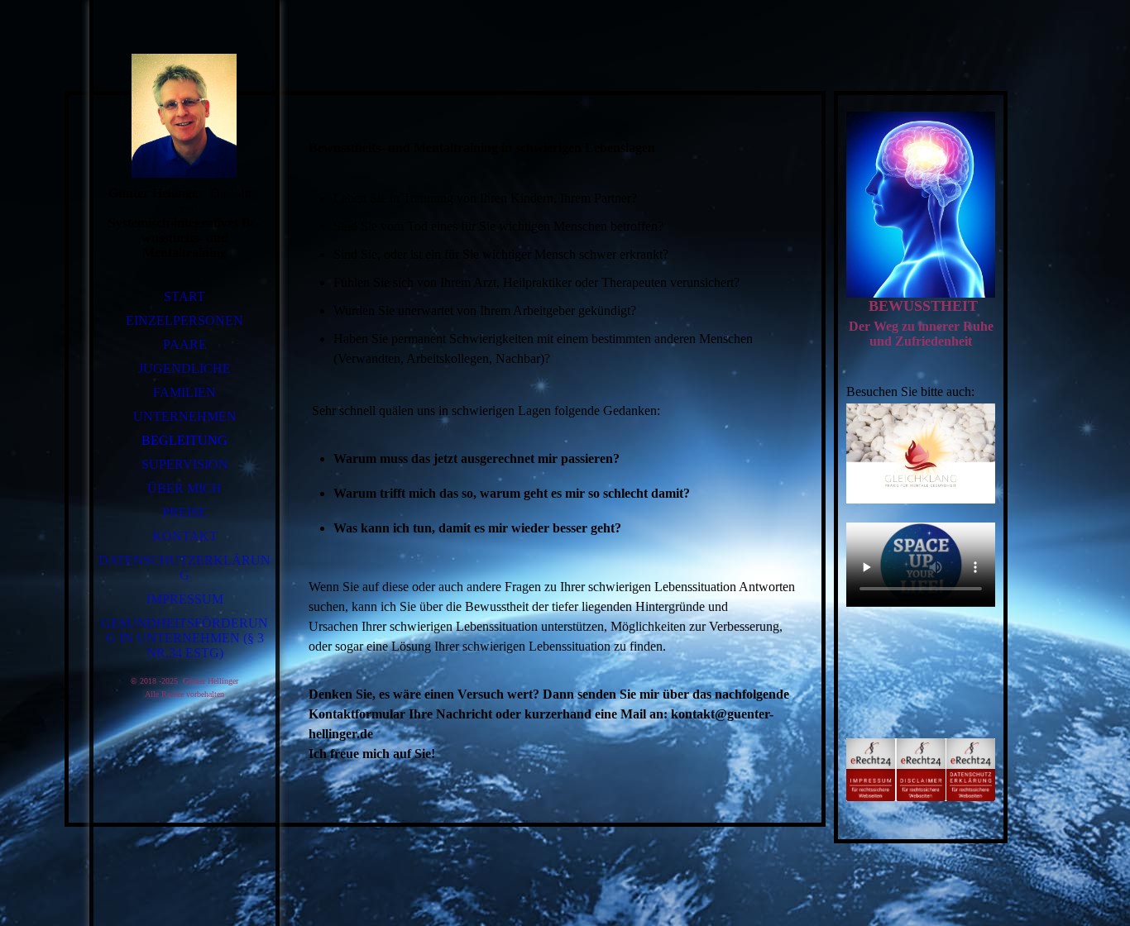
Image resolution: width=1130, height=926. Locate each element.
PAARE (185, 344)
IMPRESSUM (184, 599)
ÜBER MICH (184, 488)
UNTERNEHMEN (185, 416)
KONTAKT (185, 536)
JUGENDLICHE (184, 368)
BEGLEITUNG (184, 440)
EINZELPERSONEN (184, 320)
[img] (184, 116)
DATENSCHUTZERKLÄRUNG (184, 567)
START (184, 296)
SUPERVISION (184, 464)
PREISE (184, 512)
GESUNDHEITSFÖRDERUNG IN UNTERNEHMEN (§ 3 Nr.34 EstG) (184, 638)
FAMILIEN (184, 392)
